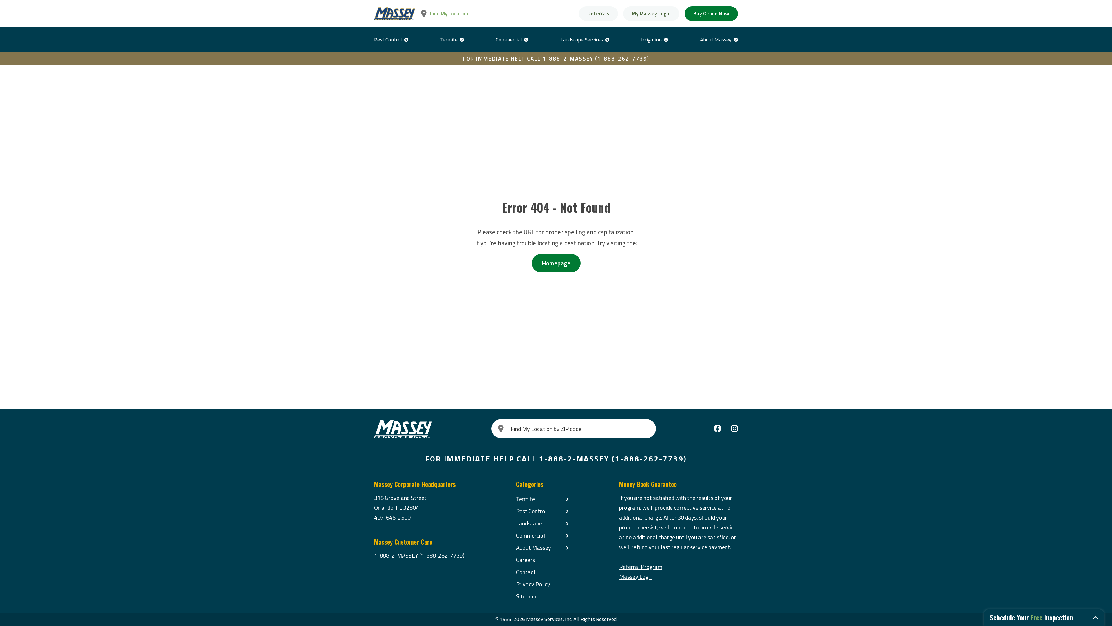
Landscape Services (581, 39)
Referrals (598, 13)
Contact (526, 571)
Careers (525, 559)
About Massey (715, 39)
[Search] (501, 428)
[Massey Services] (394, 13)
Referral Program (640, 566)
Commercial (509, 39)
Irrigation (651, 39)
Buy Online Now (711, 13)
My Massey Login (651, 13)
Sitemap (526, 596)
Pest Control (388, 39)
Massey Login (635, 576)
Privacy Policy (533, 584)
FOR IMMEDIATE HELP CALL (556, 58)
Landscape (529, 523)
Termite (449, 39)
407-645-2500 (392, 517)
